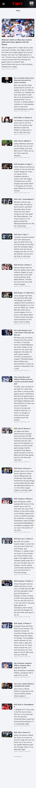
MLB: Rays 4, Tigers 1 (21, 234)
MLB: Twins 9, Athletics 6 (22, 141)
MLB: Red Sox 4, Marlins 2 (23, 265)
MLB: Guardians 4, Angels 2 (23, 164)
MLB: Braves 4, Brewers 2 (22, 468)
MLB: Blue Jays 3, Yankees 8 (23, 539)
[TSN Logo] (17, 4)
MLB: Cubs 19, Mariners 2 (22, 428)
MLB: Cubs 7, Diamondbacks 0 (24, 199)
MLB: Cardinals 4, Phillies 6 (23, 499)
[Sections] (4, 4)
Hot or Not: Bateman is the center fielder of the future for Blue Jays (24, 332)
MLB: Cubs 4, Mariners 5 (22, 732)
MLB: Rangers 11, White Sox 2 (24, 293)
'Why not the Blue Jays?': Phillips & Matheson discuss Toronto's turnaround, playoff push (23, 380)
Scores (31, 5)
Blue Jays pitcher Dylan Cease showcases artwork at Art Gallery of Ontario (24, 80)
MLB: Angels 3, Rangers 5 (22, 623)
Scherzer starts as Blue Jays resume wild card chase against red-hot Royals (17, 42)
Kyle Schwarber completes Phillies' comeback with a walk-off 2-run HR (23, 665)
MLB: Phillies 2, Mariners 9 (23, 118)
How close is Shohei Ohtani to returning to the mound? (24, 685)
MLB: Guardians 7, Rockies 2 (23, 581)
